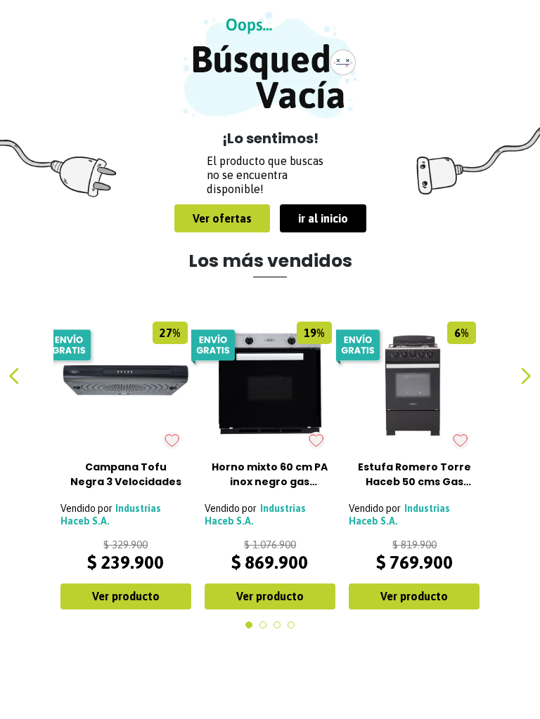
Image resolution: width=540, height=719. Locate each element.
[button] (248, 624)
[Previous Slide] (14, 376)
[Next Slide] (525, 376)
